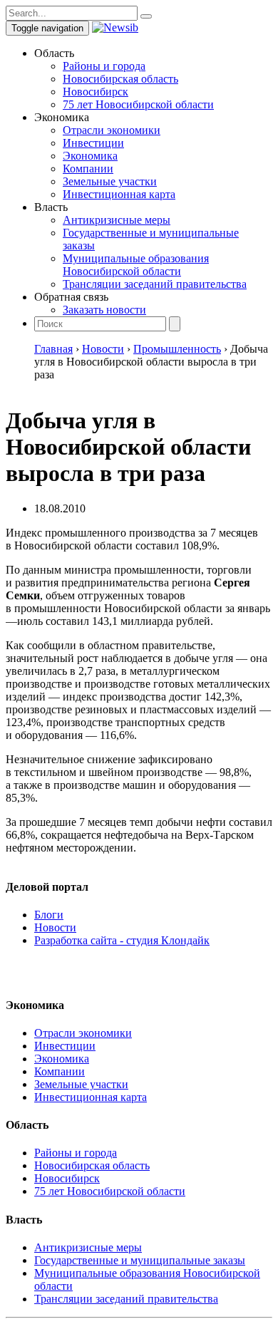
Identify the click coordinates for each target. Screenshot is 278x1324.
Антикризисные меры (116, 220)
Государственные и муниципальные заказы (139, 1260)
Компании (88, 168)
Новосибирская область (120, 79)
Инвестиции (93, 143)
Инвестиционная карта (119, 194)
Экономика (90, 156)
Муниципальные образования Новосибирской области (136, 264)
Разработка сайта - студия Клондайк (122, 940)
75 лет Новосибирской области (138, 104)
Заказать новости (104, 310)
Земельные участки (110, 181)
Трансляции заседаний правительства (155, 284)
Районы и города (104, 66)
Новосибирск (95, 92)
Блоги (48, 915)
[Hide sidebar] (146, 16)
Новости (55, 927)
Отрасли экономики (111, 130)
